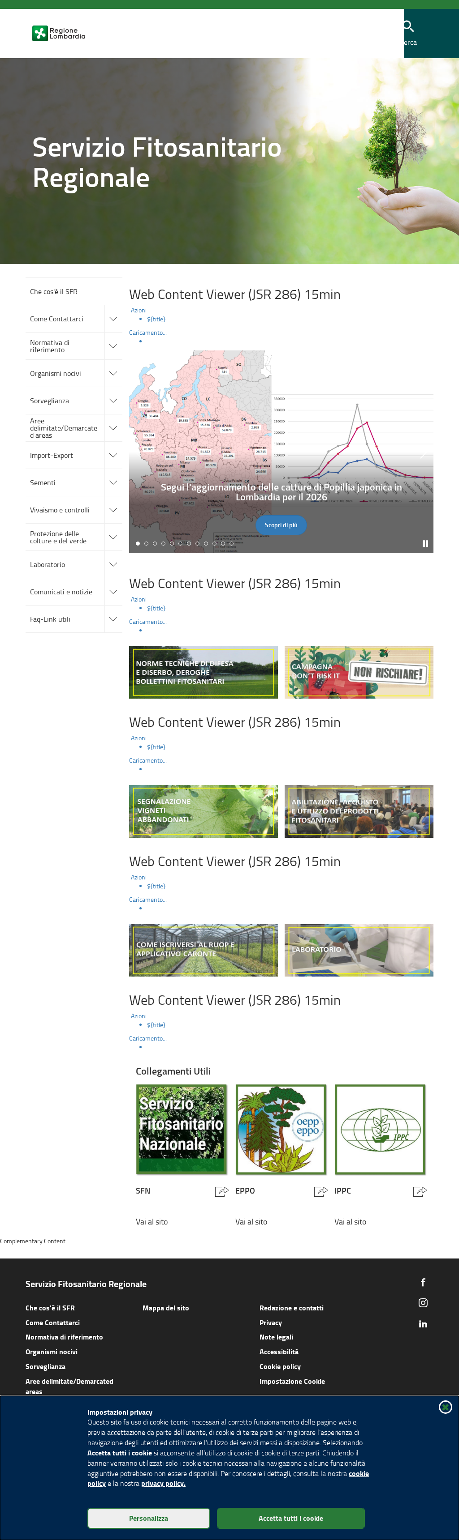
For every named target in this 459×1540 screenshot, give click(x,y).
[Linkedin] (423, 1323)
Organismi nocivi (52, 1351)
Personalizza (148, 1518)
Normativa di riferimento (64, 1336)
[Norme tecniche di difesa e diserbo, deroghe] (203, 671)
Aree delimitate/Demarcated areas (69, 1386)
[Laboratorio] (359, 949)
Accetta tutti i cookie (291, 1518)
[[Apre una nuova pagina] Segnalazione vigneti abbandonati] (203, 810)
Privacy (271, 1322)
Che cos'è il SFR (50, 1307)
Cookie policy (280, 1366)
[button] (408, 34)
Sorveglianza (45, 1366)
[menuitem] (290, 319)
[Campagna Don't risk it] (359, 671)
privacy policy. (163, 1483)
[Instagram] (423, 1303)
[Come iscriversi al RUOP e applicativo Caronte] (203, 949)
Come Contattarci (53, 1322)
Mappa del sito (166, 1307)
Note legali (276, 1336)
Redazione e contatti (292, 1307)
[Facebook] (423, 1282)
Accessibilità (279, 1351)
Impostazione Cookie (292, 1381)
